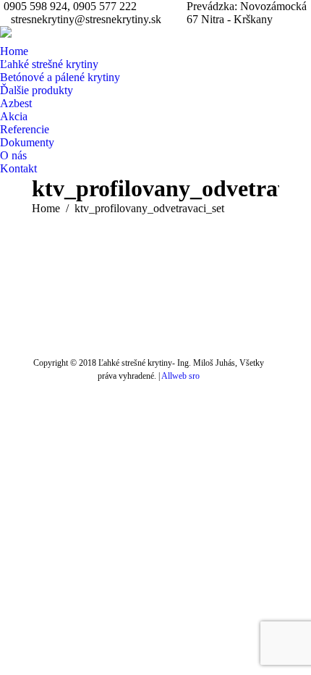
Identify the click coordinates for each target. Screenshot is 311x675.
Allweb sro (180, 376)
